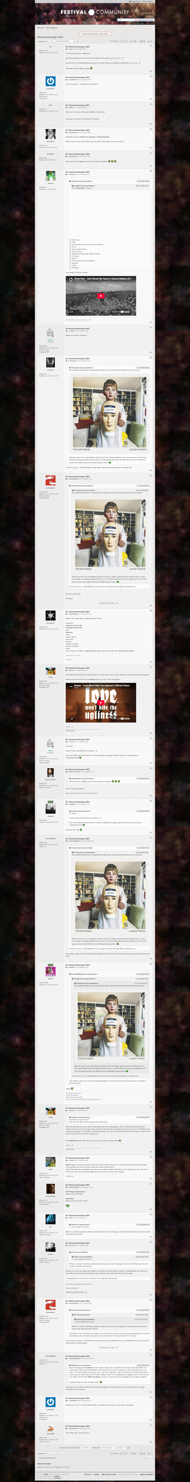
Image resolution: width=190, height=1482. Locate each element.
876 (45, 109)
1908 (45, 374)
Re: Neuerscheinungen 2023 (78, 47)
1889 (45, 1230)
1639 (45, 1258)
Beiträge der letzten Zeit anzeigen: (69, 1448)
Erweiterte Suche (147, 20)
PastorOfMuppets (50, 838)
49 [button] (144, 41)
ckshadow (51, 183)
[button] (121, 41)
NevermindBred (50, 1196)
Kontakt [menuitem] (96, 1474)
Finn (50, 1226)
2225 (45, 145)
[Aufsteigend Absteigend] (120, 1447)
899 (45, 187)
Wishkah (50, 978)
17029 (46, 492)
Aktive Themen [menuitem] (150, 23)
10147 (46, 627)
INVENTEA (57, 1478)
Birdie (50, 105)
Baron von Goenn (50, 779)
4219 (45, 1173)
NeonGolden (50, 141)
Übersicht (88, 1474)
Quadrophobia (50, 488)
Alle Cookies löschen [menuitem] (109, 1474)
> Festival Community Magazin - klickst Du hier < (95, 33)
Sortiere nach (96, 1448)
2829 (45, 158)
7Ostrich (50, 1254)
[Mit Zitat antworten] (151, 45)
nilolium (50, 340)
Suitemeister (50, 154)
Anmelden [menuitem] (149, 1)
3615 (45, 820)
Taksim (50, 1169)
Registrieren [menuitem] (136, 1)
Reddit (96, 460)
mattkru (74, 1117)
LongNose (78, 186)
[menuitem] (147, 1474)
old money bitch (115, 58)
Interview (75, 467)
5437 (45, 346)
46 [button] (135, 41)
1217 (45, 783)
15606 (46, 982)
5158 (45, 1437)
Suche (137, 20)
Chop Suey (134, 63)
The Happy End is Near (107, 603)
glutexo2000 (50, 1433)
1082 (45, 842)
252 (45, 92)
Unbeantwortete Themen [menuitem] (137, 23)
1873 (45, 1200)
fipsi (50, 46)
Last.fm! (68, 726)
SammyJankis (51, 623)
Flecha (50, 677)
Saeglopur (51, 816)
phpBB (46, 1474)
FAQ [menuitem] (37, 23)
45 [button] (131, 41)
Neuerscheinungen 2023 (50, 37)
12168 (46, 50)
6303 (45, 681)
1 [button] (127, 41)
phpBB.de (57, 1476)
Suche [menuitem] (41, 23)
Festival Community (74, 7)
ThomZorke (50, 370)
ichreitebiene (50, 88)
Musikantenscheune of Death (75, 1292)
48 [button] (141, 41)
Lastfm (67, 659)
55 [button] (149, 41)
